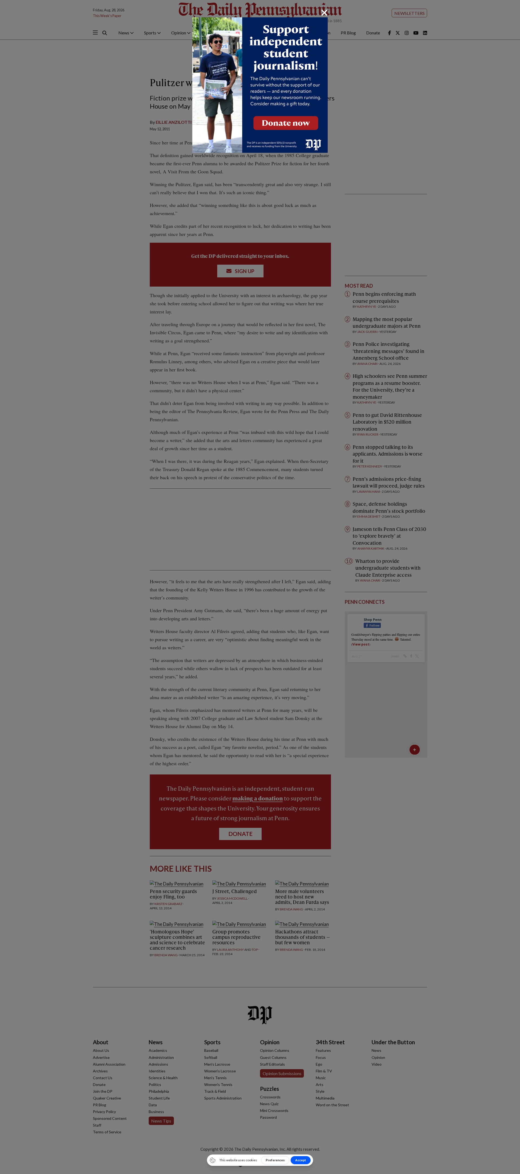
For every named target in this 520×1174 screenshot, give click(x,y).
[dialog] (260, 587)
